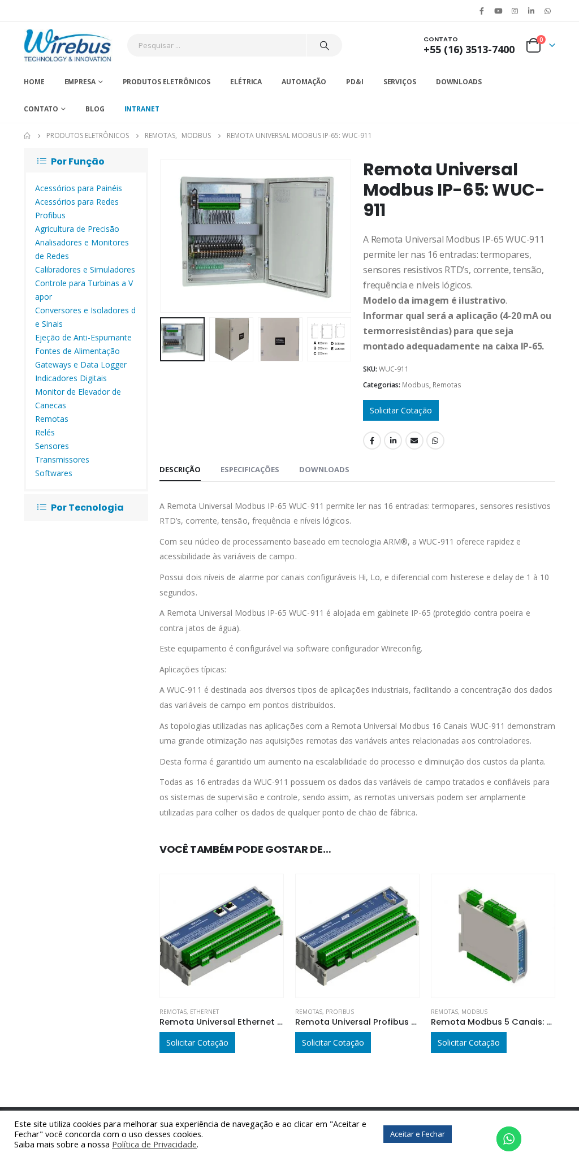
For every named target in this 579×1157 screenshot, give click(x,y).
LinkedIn (393, 440)
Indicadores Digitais (71, 378)
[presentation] (162, 235)
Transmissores (62, 459)
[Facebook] (481, 10)
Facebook (372, 440)
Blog (95, 109)
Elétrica (246, 82)
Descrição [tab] (180, 469)
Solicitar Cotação (401, 410)
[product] (221, 936)
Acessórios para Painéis (78, 188)
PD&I (355, 82)
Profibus (340, 1012)
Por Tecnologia (87, 507)
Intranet (141, 109)
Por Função (78, 161)
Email (414, 440)
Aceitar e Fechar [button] (417, 1134)
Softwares (53, 473)
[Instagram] (514, 10)
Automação (304, 82)
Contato (41, 109)
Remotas (447, 385)
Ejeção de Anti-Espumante (83, 337)
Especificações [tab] (250, 469)
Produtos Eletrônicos (167, 82)
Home (34, 82)
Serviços (399, 82)
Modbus (415, 385)
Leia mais (264, 893)
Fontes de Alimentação (77, 351)
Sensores (52, 446)
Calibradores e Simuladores (85, 269)
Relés (45, 432)
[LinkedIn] (531, 10)
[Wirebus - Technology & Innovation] (68, 45)
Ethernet (204, 1012)
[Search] (324, 45)
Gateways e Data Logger (81, 364)
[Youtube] (498, 10)
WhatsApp (548, 10)
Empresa (80, 82)
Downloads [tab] (324, 469)
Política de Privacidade (154, 1144)
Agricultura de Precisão (77, 228)
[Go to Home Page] (27, 136)
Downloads (459, 82)
